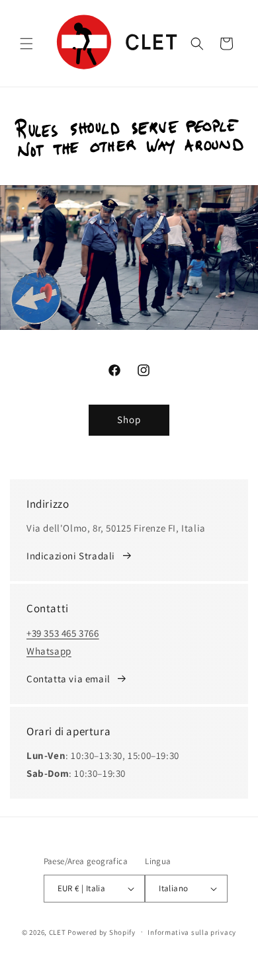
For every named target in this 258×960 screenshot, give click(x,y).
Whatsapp (48, 651)
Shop (129, 419)
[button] (26, 43)
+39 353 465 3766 (62, 633)
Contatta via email (68, 678)
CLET (57, 931)
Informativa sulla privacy (192, 932)
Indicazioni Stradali (70, 555)
